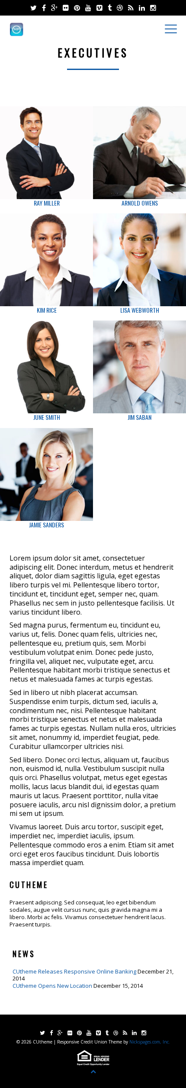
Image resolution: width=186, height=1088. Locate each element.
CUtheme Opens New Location (52, 986)
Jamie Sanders (46, 524)
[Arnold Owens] (139, 152)
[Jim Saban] (139, 366)
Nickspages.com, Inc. (149, 1042)
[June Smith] (46, 366)
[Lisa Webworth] (139, 259)
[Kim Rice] (46, 259)
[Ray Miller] (46, 152)
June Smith (46, 417)
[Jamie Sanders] (46, 474)
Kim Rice (47, 309)
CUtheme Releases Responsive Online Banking (74, 971)
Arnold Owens (140, 202)
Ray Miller (47, 202)
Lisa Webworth (139, 309)
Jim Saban (139, 417)
